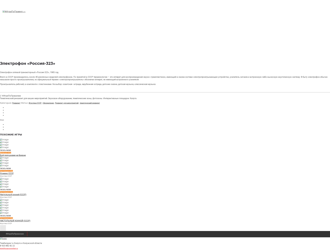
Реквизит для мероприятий (67, 103)
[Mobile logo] (3, 238)
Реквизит (16, 103)
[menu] (25, 11)
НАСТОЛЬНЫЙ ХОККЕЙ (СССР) (15, 221)
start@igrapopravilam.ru (9, 248)
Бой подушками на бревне (13, 155)
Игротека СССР (35, 103)
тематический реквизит (90, 103)
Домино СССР (7, 173)
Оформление (48, 103)
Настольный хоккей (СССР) (13, 194)
